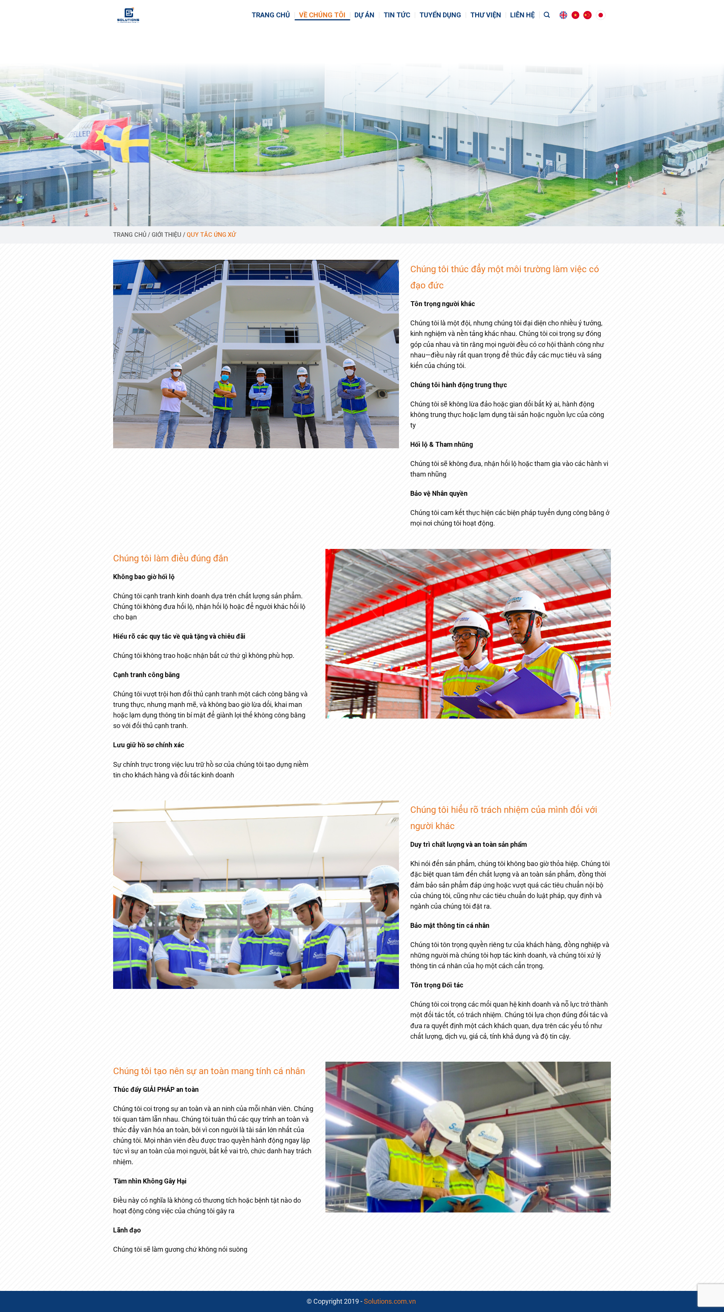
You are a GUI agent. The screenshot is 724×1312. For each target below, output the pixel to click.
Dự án (364, 15)
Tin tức (396, 15)
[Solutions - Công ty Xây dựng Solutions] (142, 15)
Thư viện (485, 15)
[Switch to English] (563, 15)
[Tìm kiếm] (546, 14)
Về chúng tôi (322, 15)
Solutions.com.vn (390, 1301)
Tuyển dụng (440, 15)
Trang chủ (271, 15)
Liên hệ (522, 15)
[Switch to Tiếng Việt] (575, 15)
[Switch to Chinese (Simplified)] (587, 15)
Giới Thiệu (166, 234)
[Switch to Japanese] (601, 15)
